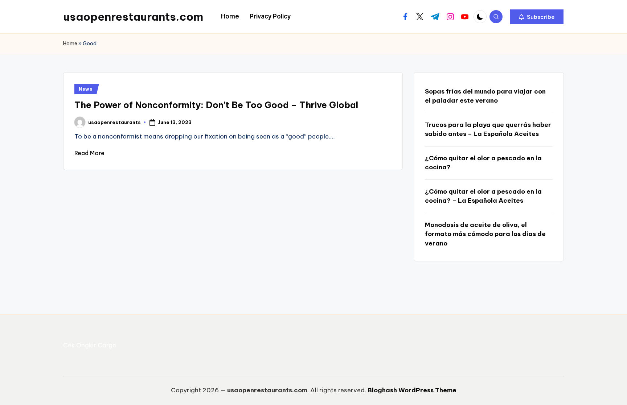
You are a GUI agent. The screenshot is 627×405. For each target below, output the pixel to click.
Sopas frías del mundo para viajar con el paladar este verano (485, 96)
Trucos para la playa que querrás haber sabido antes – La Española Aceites (488, 129)
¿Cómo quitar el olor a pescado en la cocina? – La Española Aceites (483, 196)
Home (70, 43)
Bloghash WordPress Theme (412, 390)
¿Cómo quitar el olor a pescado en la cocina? (483, 162)
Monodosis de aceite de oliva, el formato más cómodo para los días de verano (485, 234)
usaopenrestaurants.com (133, 17)
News (86, 89)
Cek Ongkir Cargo (89, 345)
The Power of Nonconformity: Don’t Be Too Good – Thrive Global (216, 104)
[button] (537, 16)
